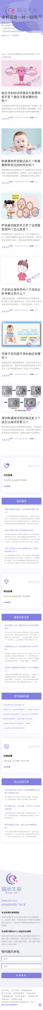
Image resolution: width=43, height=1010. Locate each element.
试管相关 (15, 35)
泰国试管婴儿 (18, 993)
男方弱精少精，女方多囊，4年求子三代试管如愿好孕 (22, 807)
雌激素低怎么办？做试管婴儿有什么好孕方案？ (22, 647)
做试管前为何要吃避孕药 (11, 714)
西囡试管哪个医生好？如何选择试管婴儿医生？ (22, 510)
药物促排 (28, 723)
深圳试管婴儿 (20, 996)
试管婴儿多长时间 (33, 709)
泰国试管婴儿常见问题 (24, 719)
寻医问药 (5, 999)
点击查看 (7, 486)
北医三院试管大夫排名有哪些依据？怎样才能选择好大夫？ (22, 549)
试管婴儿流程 (16, 999)
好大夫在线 (6, 993)
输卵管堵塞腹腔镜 (9, 719)
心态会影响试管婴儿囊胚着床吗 (13, 728)
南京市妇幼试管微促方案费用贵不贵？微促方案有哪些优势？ (21, 96)
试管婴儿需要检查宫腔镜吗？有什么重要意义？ (22, 669)
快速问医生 (31, 993)
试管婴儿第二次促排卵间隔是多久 (14, 709)
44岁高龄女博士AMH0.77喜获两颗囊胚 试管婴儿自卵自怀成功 (22, 791)
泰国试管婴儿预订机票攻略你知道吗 (19, 530)
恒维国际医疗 (27, 990)
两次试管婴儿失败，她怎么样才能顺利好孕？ (21, 826)
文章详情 (5, 119)
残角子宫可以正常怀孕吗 (29, 714)
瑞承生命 (5, 35)
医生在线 (15, 990)
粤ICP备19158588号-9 (10, 1005)
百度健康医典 (7, 996)
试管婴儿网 (33, 996)
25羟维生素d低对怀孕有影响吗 (13, 723)
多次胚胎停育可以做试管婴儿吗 (13, 705)
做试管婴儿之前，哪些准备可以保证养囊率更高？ (22, 626)
